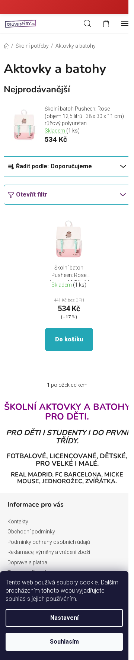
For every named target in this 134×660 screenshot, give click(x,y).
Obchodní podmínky (31, 532)
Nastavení (64, 617)
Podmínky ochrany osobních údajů (48, 542)
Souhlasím (64, 641)
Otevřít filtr (31, 194)
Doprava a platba (27, 562)
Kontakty (17, 522)
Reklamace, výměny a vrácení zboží (48, 552)
